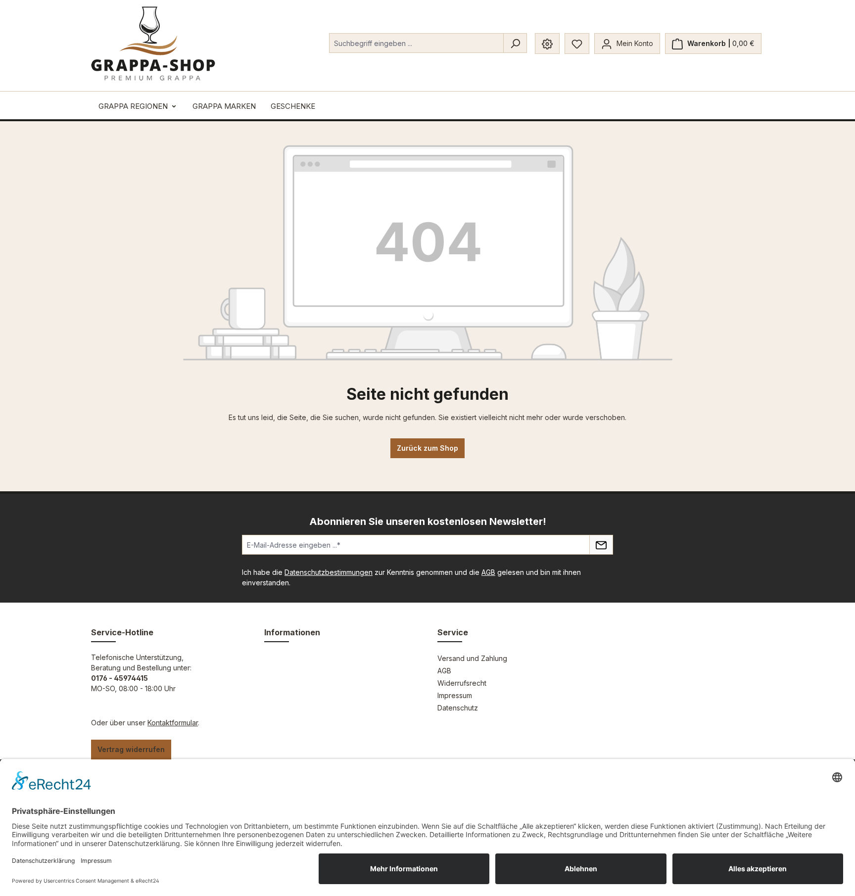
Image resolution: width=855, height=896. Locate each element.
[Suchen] (515, 43)
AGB (488, 572)
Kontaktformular (172, 722)
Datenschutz (457, 708)
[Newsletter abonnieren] (601, 545)
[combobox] (416, 43)
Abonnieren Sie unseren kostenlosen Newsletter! (427, 521)
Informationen (292, 632)
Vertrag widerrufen (131, 749)
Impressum (454, 695)
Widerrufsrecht (461, 683)
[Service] (547, 43)
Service (452, 632)
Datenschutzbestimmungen (329, 572)
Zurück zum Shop (427, 448)
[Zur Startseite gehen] (153, 43)
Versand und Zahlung (472, 658)
